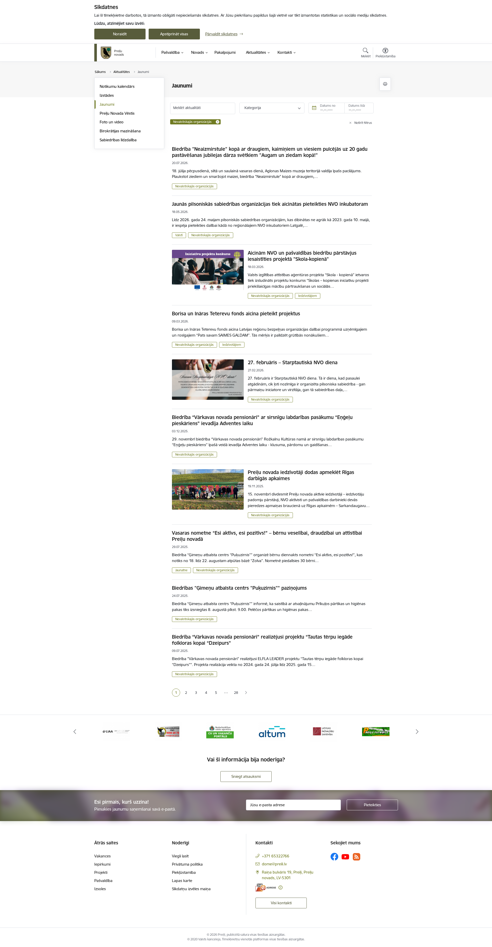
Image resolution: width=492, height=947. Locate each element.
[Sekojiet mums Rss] (356, 856)
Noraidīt (120, 33)
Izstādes (107, 95)
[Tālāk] (417, 731)
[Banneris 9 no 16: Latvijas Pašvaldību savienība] (323, 731)
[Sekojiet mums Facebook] (334, 856)
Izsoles (100, 888)
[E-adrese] (265, 887)
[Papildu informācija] (280, 887)
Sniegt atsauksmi (246, 776)
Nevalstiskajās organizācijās (194, 186)
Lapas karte (182, 880)
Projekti (100, 872)
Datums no (327, 105)
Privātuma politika (187, 864)
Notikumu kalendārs (117, 86)
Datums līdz (356, 105)
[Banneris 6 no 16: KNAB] (168, 731)
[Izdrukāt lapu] (385, 84)
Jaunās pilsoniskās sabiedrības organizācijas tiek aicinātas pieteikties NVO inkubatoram (270, 204)
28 (236, 692)
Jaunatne (181, 570)
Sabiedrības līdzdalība (118, 139)
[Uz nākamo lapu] (246, 692)
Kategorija (252, 107)
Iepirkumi (102, 864)
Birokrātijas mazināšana (120, 130)
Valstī (179, 235)
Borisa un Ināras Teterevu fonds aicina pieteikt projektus (236, 313)
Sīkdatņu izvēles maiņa (191, 888)
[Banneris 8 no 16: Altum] (272, 731)
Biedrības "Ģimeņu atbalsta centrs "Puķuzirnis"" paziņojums (239, 588)
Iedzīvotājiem (307, 296)
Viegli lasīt (180, 856)
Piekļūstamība (184, 872)
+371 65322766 (275, 856)
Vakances (102, 856)
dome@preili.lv (274, 864)
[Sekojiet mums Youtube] (345, 856)
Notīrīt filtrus (363, 123)
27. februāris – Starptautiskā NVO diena (292, 362)
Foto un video (112, 122)
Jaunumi (107, 104)
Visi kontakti (281, 902)
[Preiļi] (112, 53)
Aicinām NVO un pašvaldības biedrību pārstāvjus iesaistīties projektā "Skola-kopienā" (302, 256)
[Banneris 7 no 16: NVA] (220, 731)
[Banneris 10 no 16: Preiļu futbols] (375, 731)
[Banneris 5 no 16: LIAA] (116, 731)
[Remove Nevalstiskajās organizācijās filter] (217, 122)
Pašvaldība (103, 880)
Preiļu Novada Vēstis (117, 113)
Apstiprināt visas (174, 33)
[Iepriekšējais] (74, 731)
